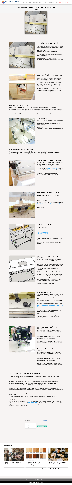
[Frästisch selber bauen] (22, 68)
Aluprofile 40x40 (41, 231)
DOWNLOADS (51, 2)
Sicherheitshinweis (38, 479)
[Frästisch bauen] (22, 143)
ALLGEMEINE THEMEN (37, 2)
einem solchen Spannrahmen (53, 168)
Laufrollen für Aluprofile (43, 233)
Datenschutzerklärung (24, 479)
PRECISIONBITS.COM (32, 402)
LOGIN (56, 2)
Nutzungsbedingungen (47, 479)
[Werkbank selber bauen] (22, 249)
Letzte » (65, 469)
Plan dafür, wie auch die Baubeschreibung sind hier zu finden (49, 203)
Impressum (32, 479)
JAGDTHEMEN (28, 2)
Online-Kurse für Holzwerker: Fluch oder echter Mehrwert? (57, 463)
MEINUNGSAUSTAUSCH (63, 2)
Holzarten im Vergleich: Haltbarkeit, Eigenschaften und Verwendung (36, 464)
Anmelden (45, 420)
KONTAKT (46, 2)
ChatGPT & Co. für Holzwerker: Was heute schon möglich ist (13, 463)
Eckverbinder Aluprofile (43, 232)
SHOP (24, 2)
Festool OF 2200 (50, 126)
